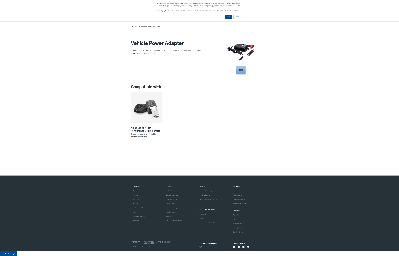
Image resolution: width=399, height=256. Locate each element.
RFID (134, 212)
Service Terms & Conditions (208, 199)
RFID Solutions (171, 191)
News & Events (238, 223)
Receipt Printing (171, 208)
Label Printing (170, 203)
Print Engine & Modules (140, 208)
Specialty (135, 220)
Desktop (135, 195)
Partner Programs (239, 199)
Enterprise (135, 203)
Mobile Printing (171, 212)
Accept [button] (228, 17)
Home (134, 26)
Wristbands (170, 216)
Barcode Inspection (138, 216)
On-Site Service (205, 195)
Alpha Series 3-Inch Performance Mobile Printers (145, 129)
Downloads (203, 214)
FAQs (201, 218)
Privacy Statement (239, 228)
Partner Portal (237, 195)
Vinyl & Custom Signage (174, 220)
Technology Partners (240, 203)
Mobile (134, 191)
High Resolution (171, 199)
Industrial (135, 199)
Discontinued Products (207, 223)
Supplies (135, 225)
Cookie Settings (8, 253)
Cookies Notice (238, 232)
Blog (234, 219)
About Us (236, 215)
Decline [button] (237, 17)
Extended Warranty (206, 191)
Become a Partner (239, 191)
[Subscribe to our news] (201, 247)
